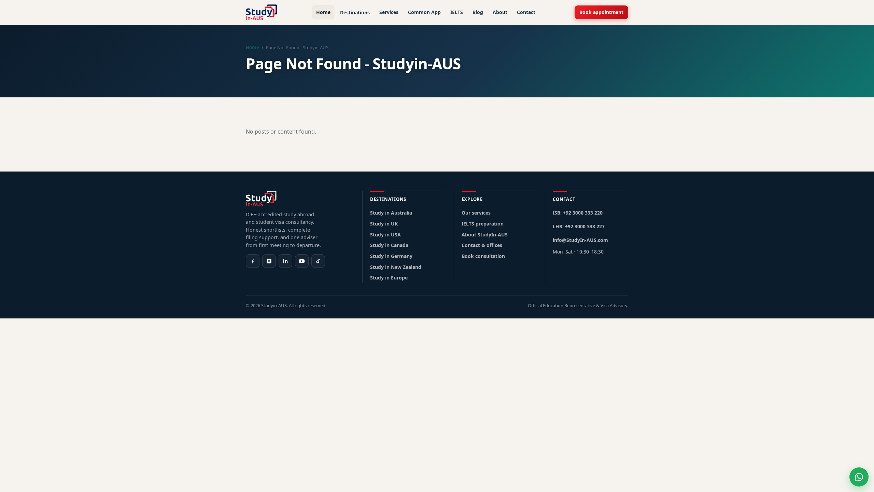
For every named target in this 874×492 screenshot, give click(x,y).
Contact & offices (482, 245)
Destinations (355, 12)
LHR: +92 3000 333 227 (579, 226)
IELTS (456, 12)
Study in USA (385, 234)
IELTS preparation (483, 223)
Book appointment (601, 12)
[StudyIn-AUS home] (261, 12)
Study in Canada (389, 245)
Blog (478, 12)
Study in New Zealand (395, 267)
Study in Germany (391, 256)
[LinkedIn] (285, 261)
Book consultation (483, 256)
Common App (424, 12)
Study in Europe (389, 277)
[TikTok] (318, 261)
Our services (476, 212)
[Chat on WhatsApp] (859, 477)
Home (323, 12)
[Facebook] (252, 261)
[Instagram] (269, 261)
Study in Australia (391, 212)
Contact (526, 12)
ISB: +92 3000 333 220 (578, 212)
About (500, 12)
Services (388, 12)
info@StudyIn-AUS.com (580, 240)
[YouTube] (302, 261)
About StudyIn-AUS (485, 234)
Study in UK (384, 223)
